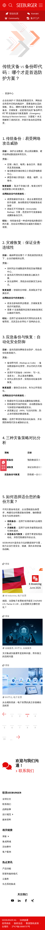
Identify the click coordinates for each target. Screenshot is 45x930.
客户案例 (6, 851)
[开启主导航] (41, 5)
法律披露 (24, 920)
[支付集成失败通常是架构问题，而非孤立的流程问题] (22, 632)
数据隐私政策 (32, 923)
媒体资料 (6, 819)
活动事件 (6, 846)
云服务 (5, 878)
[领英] (19, 901)
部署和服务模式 (10, 873)
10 (4, 739)
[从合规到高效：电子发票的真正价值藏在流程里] (22, 681)
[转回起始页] (27, 5)
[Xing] (32, 901)
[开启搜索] (10, 5)
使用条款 (6, 923)
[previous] (4, 714)
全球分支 (6, 799)
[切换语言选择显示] (4, 5)
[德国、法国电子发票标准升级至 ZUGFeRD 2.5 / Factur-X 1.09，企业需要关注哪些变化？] (22, 579)
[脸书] (25, 901)
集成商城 (6, 841)
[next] (18, 737)
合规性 (5, 926)
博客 (4, 836)
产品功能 (6, 868)
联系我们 (26, 770)
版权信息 (18, 923)
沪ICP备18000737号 (21, 926)
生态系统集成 (8, 884)
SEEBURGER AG (9, 920)
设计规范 (6, 814)
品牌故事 (6, 809)
